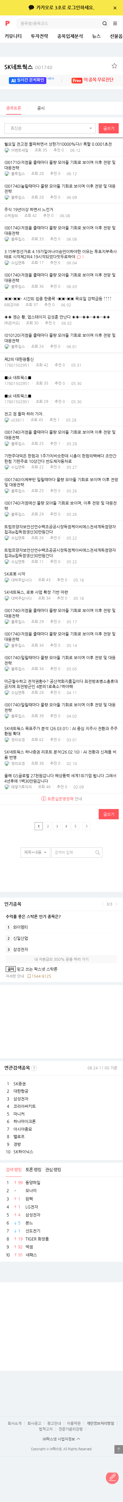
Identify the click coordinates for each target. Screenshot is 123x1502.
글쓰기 (108, 128)
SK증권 (19, 1083)
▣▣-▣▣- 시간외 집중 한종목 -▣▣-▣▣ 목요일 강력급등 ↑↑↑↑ (58, 298)
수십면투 (18, 263)
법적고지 (46, 1429)
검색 (105, 23)
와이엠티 (17, 927)
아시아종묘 (22, 1129)
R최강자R (11, 305)
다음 (116, 904)
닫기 (114, 7)
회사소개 (14, 1423)
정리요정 (18, 740)
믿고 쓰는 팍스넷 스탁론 (31, 969)
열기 (118, 1449)
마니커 (19, 1114)
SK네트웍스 (28, 67)
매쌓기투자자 (21, 787)
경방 (17, 1144)
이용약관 (74, 1423)
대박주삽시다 (21, 580)
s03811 (17, 420)
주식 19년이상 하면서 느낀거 (28, 209)
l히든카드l (12, 323)
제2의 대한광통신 (19, 359)
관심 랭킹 (53, 1169)
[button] (51, 128)
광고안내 (54, 1423)
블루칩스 (18, 173)
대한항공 (20, 1091)
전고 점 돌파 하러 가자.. (24, 414)
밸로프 (19, 1136)
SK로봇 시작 (14, 574)
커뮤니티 (13, 36)
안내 (64, 798)
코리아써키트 (24, 1106)
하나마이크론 (24, 1121)
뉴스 (96, 36)
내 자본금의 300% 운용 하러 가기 (61, 959)
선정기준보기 (34, 1068)
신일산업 (17, 938)
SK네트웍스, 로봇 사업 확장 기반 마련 (36, 592)
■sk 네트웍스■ (17, 377)
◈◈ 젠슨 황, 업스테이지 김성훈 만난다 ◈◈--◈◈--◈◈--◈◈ (57, 317)
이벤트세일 (19, 150)
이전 (103, 904)
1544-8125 (41, 976)
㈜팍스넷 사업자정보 (59, 1439)
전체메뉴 (118, 23)
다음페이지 (86, 826)
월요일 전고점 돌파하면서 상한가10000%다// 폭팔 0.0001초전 (58, 144)
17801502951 (16, 365)
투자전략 (39, 36)
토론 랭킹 (33, 1169)
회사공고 (34, 1423)
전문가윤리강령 (71, 1429)
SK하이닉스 (23, 1151)
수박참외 (11, 215)
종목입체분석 (70, 36)
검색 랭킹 (13, 1169)
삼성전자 (17, 949)
